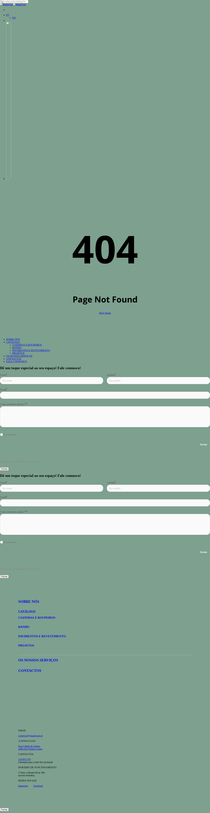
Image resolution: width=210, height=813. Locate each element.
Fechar (4, 469)
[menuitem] (7, 15)
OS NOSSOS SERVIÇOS (19, 356)
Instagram (23, 786)
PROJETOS (18, 353)
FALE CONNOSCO (16, 361)
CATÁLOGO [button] (27, 611)
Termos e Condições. (27, 434)
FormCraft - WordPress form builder (19, 462)
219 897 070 (24, 759)
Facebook (38, 786)
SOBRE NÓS (13, 339)
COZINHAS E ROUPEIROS (27, 345)
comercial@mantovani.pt (30, 735)
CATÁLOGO (13, 342)
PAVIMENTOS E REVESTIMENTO (31, 350)
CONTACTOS (13, 358)
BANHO (16, 347)
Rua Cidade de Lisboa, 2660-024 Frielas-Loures (30, 747)
